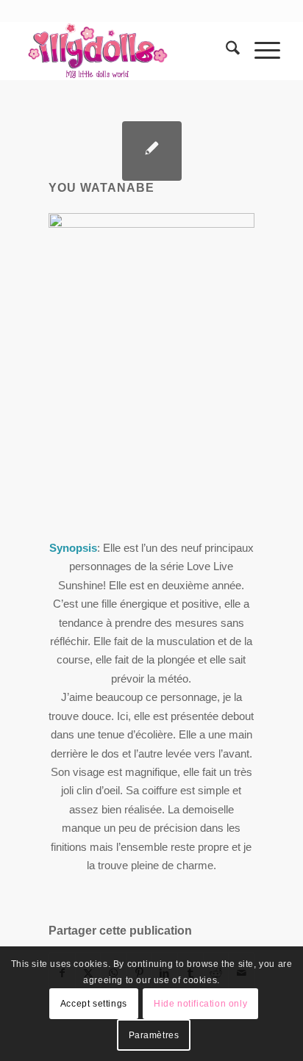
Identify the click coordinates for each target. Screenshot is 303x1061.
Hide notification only (200, 1004)
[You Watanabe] (152, 151)
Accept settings (93, 1004)
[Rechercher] (225, 50)
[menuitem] (225, 50)
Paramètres (154, 1035)
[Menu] (260, 50)
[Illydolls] (126, 50)
